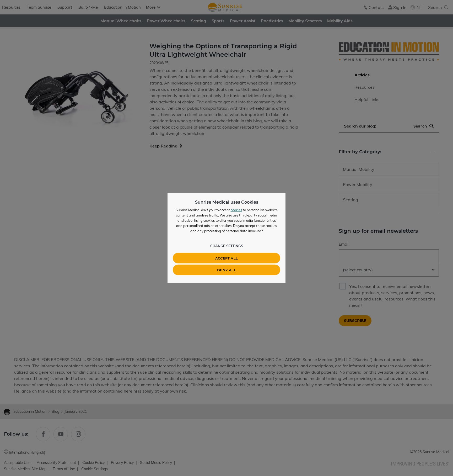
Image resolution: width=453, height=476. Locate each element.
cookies (236, 210)
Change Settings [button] (226, 246)
